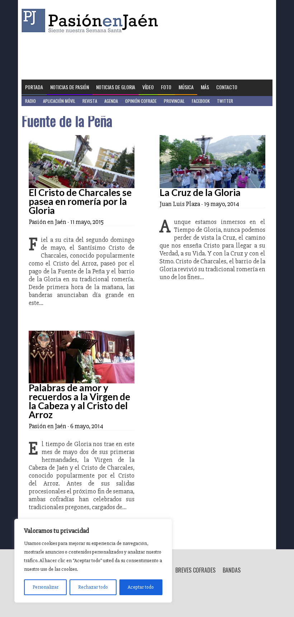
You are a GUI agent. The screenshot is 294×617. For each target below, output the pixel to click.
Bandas (232, 570)
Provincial (174, 101)
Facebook (201, 101)
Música (186, 87)
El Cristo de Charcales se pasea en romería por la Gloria (80, 201)
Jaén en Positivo (40, 111)
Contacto (226, 87)
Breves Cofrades (195, 570)
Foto (166, 87)
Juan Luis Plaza (180, 204)
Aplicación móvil (59, 101)
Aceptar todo (141, 587)
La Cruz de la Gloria (200, 192)
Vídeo (148, 87)
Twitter (225, 101)
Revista (89, 101)
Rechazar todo (93, 587)
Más (205, 87)
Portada (34, 87)
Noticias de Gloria (115, 87)
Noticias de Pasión (69, 87)
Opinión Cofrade (141, 101)
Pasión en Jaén (92, 20)
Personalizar (45, 587)
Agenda (111, 101)
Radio (30, 101)
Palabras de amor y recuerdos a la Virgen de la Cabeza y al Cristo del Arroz (79, 401)
